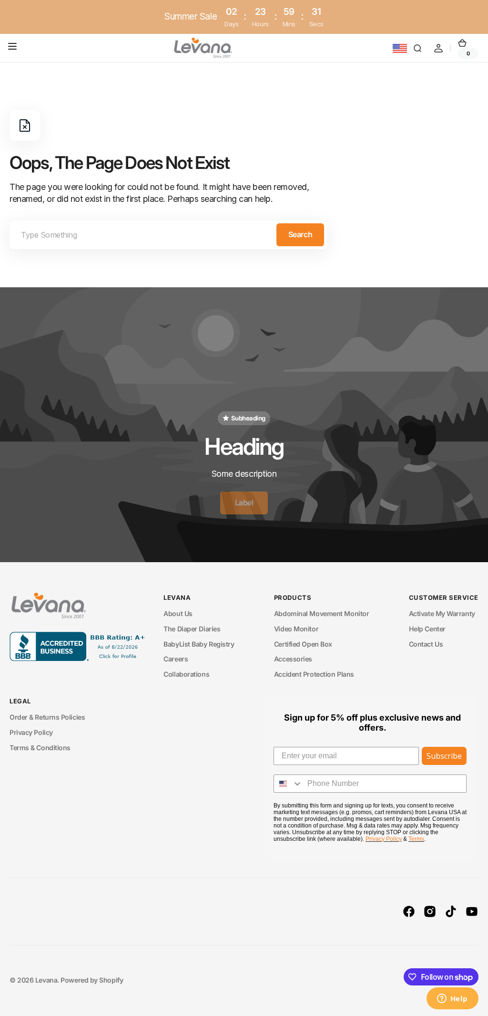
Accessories (293, 659)
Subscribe (444, 756)
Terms (416, 839)
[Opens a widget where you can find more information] (452, 999)
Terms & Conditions (40, 748)
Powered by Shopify (92, 980)
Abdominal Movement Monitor (321, 613)
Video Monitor (296, 629)
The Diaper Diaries (191, 629)
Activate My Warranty (442, 613)
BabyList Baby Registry (198, 644)
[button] (14, 48)
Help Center (427, 629)
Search (300, 234)
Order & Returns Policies (47, 717)
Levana (46, 980)
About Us (177, 613)
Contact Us (426, 644)
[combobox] (168, 234)
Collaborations (186, 674)
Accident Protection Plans (314, 674)
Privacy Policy (31, 732)
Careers (175, 659)
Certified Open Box (303, 644)
